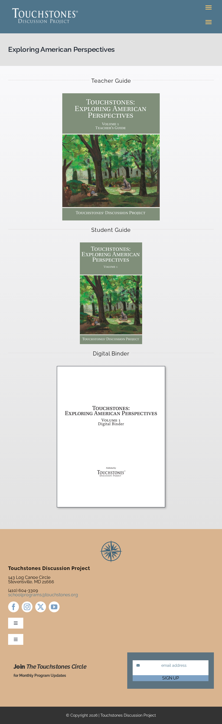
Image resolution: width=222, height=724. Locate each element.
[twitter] (40, 606)
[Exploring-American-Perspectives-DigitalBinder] (111, 368)
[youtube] (54, 606)
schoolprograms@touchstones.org (43, 594)
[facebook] (13, 606)
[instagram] (27, 606)
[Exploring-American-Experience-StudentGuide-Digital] (111, 244)
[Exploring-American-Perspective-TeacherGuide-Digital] (111, 95)
